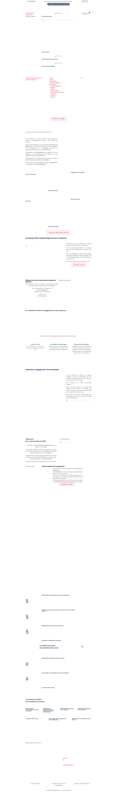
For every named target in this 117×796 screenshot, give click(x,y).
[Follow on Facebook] (83, 1)
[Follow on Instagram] (85, 1)
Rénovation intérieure (55, 82)
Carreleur (53, 95)
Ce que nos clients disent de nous (58, 232)
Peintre (52, 89)
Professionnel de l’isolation (57, 92)
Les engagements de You (58, 427)
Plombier (53, 87)
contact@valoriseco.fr (68, 765)
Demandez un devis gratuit (70, 771)
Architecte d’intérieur (56, 86)
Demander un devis (79, 265)
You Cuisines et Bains (54, 336)
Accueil (51, 78)
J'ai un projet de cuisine (58, 579)
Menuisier (53, 97)
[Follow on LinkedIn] (87, 1)
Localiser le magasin (75, 282)
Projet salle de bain (47, 16)
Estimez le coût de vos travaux (58, 4)
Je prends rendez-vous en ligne (42, 298)
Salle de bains (53, 81)
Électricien (53, 93)
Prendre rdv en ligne (58, 118)
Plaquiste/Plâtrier (55, 90)
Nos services (53, 84)
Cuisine (51, 79)
